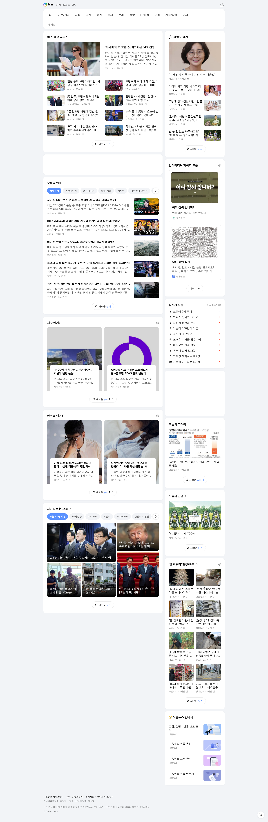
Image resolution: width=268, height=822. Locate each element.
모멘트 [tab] (106, 516)
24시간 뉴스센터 (74, 796)
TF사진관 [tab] (77, 516)
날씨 (73, 4)
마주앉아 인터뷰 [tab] (139, 190)
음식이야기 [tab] (89, 190)
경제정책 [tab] (54, 190)
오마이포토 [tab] (122, 516)
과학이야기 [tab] (71, 190)
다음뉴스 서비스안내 (53, 796)
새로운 (105, 144)
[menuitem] (50, 15)
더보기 (193, 288)
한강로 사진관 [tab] (141, 516)
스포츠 (66, 4)
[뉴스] (50, 4)
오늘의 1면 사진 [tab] (58, 516)
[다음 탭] (156, 191)
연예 (58, 4)
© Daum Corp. (51, 811)
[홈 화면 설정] (260, 814)
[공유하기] (222, 4)
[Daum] (45, 4)
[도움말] (157, 323)
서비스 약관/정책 (105, 796)
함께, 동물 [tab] (106, 190)
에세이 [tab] (121, 190)
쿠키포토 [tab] (92, 516)
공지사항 (89, 796)
